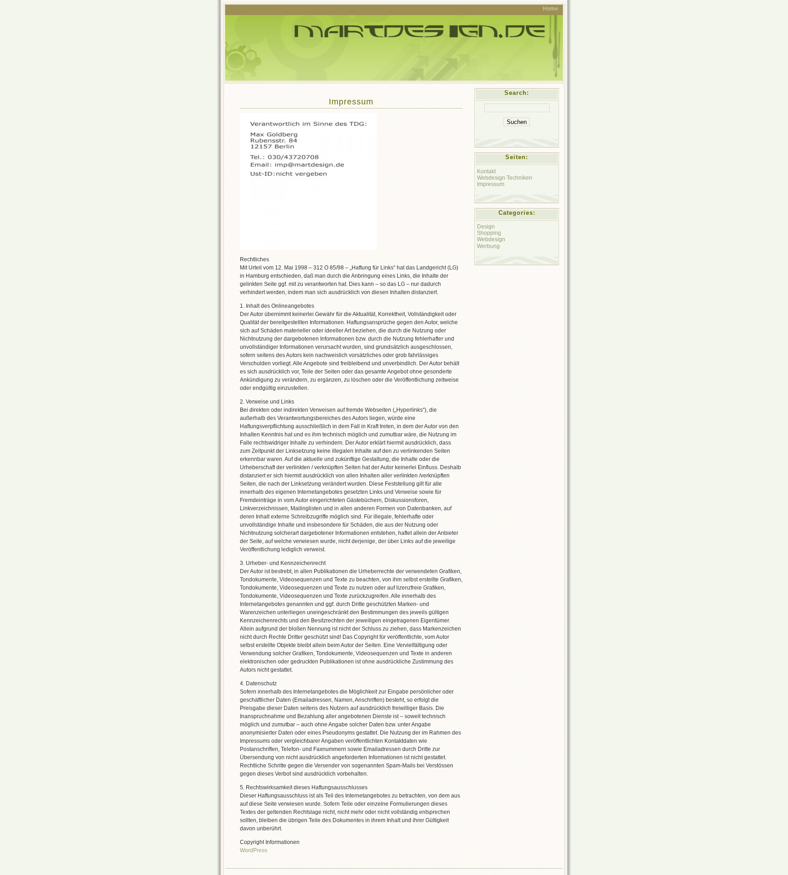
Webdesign (491, 239)
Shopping (489, 233)
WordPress (253, 850)
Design (486, 226)
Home (550, 8)
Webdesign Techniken (504, 178)
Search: (516, 92)
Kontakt (486, 171)
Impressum (351, 101)
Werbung (488, 246)
